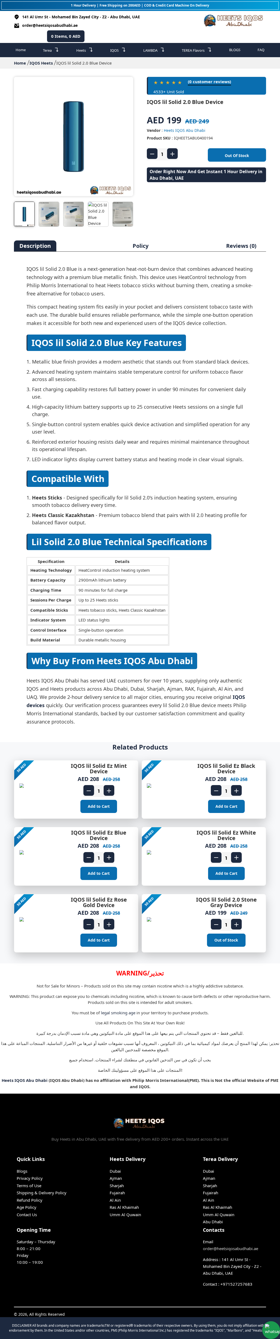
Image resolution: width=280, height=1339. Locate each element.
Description (35, 245)
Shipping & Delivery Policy (41, 1192)
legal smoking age (118, 1012)
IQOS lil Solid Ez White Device (226, 835)
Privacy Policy (30, 1178)
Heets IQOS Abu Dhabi (184, 130)
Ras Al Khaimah (124, 1207)
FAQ (261, 49)
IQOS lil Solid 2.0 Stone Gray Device (226, 902)
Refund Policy (29, 1200)
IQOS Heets (41, 63)
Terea (51, 49)
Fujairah (117, 1192)
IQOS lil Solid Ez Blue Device (98, 835)
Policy (140, 245)
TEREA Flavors (197, 49)
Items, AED (65, 36)
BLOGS (234, 49)
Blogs (22, 1171)
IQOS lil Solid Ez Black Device (226, 768)
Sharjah (117, 1185)
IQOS (118, 49)
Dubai (115, 1171)
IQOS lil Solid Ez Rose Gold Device (99, 902)
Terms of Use (29, 1185)
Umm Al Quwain (125, 1214)
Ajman (116, 1178)
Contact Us (27, 1214)
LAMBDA (154, 49)
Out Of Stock (237, 155)
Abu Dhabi (213, 1221)
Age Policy (26, 1207)
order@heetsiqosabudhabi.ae (50, 25)
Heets (84, 49)
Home (21, 49)
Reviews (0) (241, 245)
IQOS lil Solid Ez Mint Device (99, 768)
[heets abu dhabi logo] (234, 21)
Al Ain (115, 1200)
